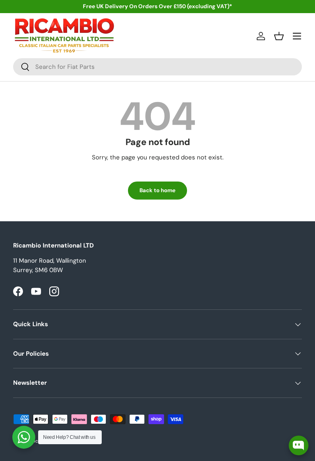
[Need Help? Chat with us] (23, 437)
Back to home (157, 190)
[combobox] (157, 66)
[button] (279, 36)
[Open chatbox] (298, 445)
